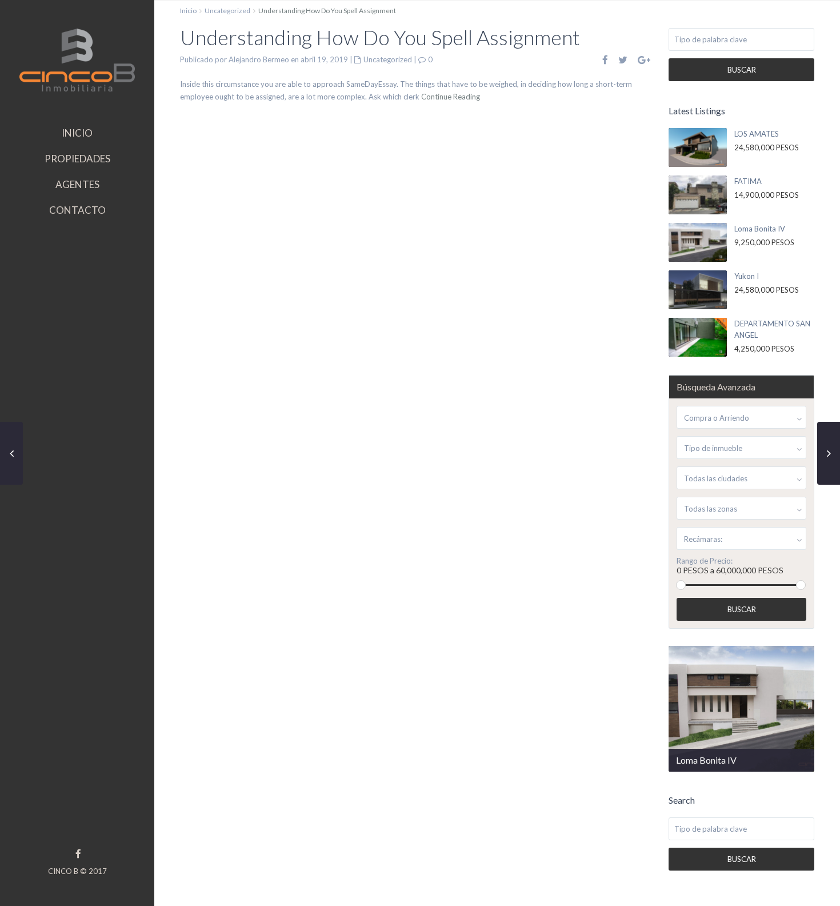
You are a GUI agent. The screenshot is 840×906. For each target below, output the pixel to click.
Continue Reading (450, 96)
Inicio (188, 10)
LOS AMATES (756, 133)
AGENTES (77, 184)
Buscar (741, 69)
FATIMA (748, 181)
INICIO (77, 133)
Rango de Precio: (705, 561)
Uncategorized (227, 10)
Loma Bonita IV (759, 228)
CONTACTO (77, 210)
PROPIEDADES (77, 159)
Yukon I (746, 276)
